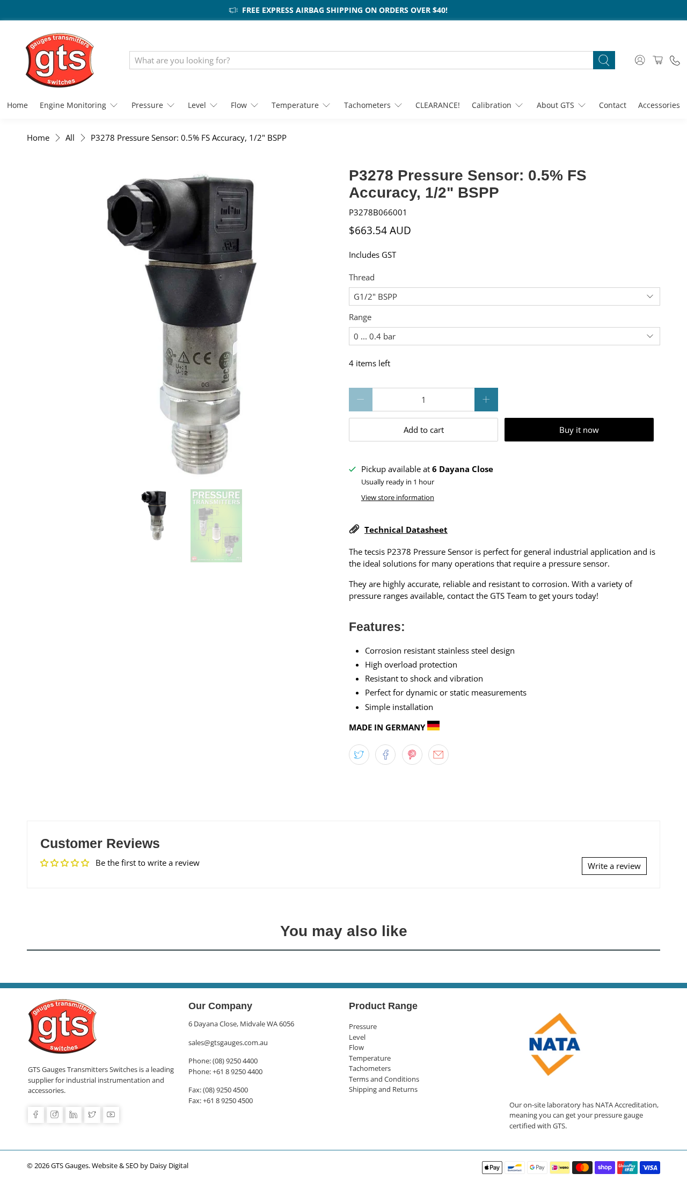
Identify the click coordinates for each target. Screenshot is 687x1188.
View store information (397, 497)
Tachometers (367, 105)
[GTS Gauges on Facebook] (36, 1115)
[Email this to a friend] (438, 754)
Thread (362, 277)
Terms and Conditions (384, 1079)
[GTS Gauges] (59, 60)
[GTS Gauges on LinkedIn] (73, 1115)
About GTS (555, 105)
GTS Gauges (70, 1165)
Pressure (147, 105)
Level (197, 105)
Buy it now (579, 429)
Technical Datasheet (406, 529)
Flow (239, 105)
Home (17, 105)
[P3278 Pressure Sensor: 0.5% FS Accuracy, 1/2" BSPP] (182, 323)
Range (360, 317)
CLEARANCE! (437, 105)
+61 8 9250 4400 (237, 1071)
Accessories (659, 105)
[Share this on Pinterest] (412, 754)
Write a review (614, 865)
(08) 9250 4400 (235, 1061)
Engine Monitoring (73, 105)
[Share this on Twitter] (359, 754)
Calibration (491, 105)
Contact (612, 105)
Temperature (295, 105)
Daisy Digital (169, 1165)
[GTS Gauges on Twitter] (92, 1115)
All (70, 138)
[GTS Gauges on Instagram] (55, 1115)
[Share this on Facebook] (385, 754)
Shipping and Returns (383, 1089)
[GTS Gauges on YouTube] (111, 1115)
